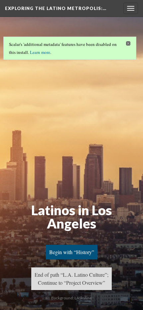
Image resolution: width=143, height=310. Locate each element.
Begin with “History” (71, 251)
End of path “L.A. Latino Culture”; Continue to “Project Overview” (71, 278)
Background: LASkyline (71, 297)
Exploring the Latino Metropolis (55, 8)
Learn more (40, 52)
